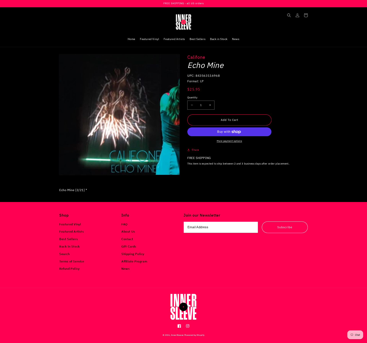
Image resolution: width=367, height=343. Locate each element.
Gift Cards (128, 246)
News (125, 268)
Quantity (192, 97)
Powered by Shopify (194, 335)
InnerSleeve (177, 335)
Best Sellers (68, 239)
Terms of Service (71, 261)
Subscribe (284, 227)
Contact (127, 239)
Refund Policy (69, 268)
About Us (128, 231)
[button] (289, 15)
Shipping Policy (132, 254)
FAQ (124, 224)
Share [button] (195, 150)
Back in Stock (69, 246)
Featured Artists (71, 231)
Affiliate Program (134, 261)
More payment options (229, 140)
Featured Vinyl (70, 224)
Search (64, 254)
